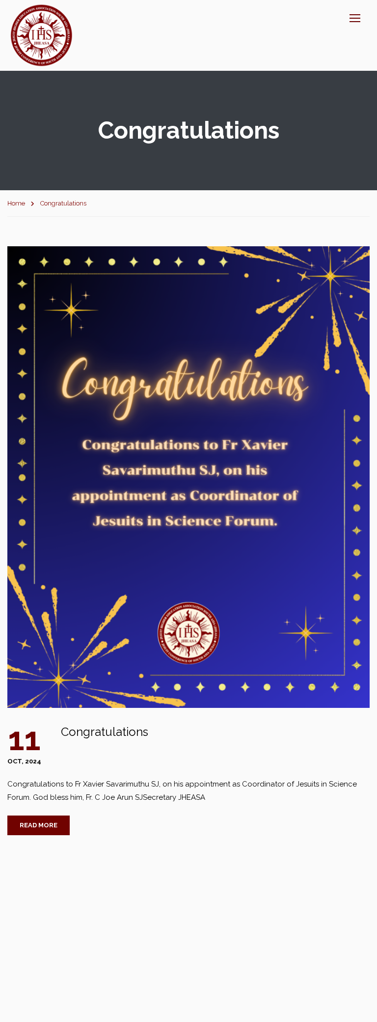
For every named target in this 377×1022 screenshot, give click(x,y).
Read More (38, 825)
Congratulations (104, 732)
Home (16, 203)
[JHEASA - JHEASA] (41, 35)
